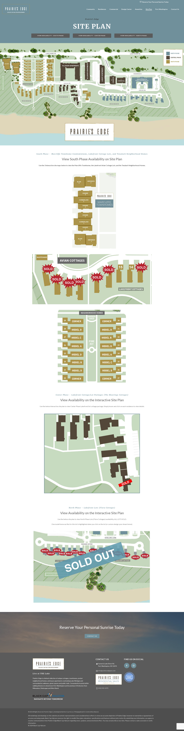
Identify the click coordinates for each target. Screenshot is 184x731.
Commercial (113, 9)
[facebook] (126, 665)
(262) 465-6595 (103, 688)
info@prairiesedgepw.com (106, 671)
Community (90, 9)
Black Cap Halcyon (68, 712)
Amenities (138, 9)
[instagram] (133, 665)
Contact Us (175, 9)
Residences (102, 9)
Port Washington (161, 9)
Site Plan (149, 9)
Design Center (126, 9)
